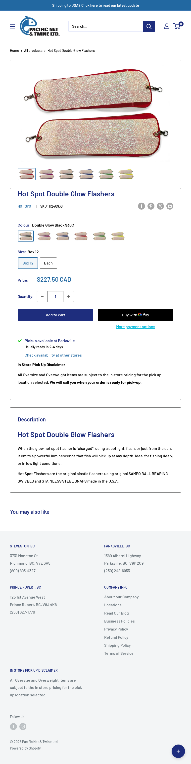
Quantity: (26, 296)
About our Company (121, 596)
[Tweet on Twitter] (160, 206)
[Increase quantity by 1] (68, 296)
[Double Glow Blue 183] (63, 236)
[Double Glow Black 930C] (26, 236)
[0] (177, 26)
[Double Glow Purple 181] (44, 236)
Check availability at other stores (53, 355)
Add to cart (55, 314)
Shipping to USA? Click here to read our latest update (95, 5)
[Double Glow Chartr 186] (118, 236)
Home (14, 50)
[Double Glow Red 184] (81, 236)
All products (33, 50)
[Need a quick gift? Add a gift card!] (178, 751)
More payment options (135, 326)
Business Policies (119, 621)
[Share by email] (169, 206)
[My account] (166, 26)
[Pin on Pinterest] (150, 206)
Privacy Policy (116, 629)
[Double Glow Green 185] (99, 236)
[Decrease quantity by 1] (42, 296)
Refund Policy (116, 637)
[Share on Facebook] (141, 206)
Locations (113, 604)
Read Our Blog (116, 613)
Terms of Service (119, 653)
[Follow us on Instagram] (22, 726)
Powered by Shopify (25, 748)
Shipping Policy (117, 645)
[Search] (149, 26)
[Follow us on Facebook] (13, 726)
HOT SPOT (25, 206)
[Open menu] (12, 26)
